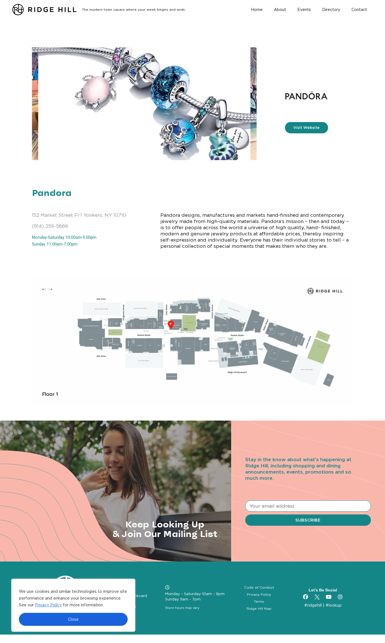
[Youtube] (329, 597)
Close (73, 619)
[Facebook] (305, 597)
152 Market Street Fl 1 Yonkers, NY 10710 (79, 215)
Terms (259, 601)
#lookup (334, 605)
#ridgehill (313, 605)
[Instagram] (340, 597)
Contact (359, 9)
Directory (331, 9)
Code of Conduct (259, 587)
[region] (73, 605)
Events (304, 9)
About (280, 9)
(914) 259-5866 (50, 226)
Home (257, 9)
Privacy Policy (48, 605)
